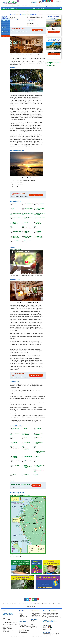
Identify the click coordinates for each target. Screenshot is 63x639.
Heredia (32, 621)
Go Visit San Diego (17, 603)
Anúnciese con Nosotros (8, 614)
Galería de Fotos (5, 20)
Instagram (45, 627)
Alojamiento (24, 6)
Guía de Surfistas (22, 619)
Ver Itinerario (53, 31)
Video (3, 22)
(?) (27, 18)
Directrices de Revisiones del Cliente (10, 624)
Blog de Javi (46, 632)
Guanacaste (35, 24)
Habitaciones (4, 25)
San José (33, 623)
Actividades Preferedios (14, 8)
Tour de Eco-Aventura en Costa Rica (50, 616)
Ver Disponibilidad (35, 195)
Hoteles (32, 612)
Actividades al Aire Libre (24, 630)
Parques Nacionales (23, 616)
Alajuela (32, 620)
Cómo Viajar (22, 621)
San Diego (44, 603)
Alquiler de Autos (22, 625)
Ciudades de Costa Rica (8, 629)
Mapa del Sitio (6, 631)
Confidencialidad (6, 627)
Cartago (32, 624)
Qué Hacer (7, 6)
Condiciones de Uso (7, 626)
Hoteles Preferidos (40, 6)
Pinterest (45, 625)
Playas (20, 614)
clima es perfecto (57, 603)
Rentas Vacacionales (35, 613)
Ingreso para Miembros (7, 613)
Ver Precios (37, 30)
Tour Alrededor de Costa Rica (49, 612)
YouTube (45, 626)
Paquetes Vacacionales (49, 6)
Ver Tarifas (22, 486)
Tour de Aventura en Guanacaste (53, 17)
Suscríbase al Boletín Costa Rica (44, 587)
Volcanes (21, 615)
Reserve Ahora (4, 36)
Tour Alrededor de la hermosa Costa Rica (54, 40)
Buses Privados (22, 624)
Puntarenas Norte (34, 627)
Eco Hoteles (33, 614)
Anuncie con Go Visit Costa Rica (38, 8)
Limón (32, 625)
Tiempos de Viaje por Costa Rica (9, 622)
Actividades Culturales (23, 632)
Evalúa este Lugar (14, 19)
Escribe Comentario (5, 33)
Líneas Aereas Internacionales (25, 626)
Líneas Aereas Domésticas (24, 622)
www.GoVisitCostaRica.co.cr (24, 636)
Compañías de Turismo (7, 628)
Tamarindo (29, 24)
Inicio (3, 6)
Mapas (4, 620)
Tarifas (3, 29)
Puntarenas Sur (34, 626)
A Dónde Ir (18, 6)
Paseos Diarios (22, 617)
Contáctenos (5, 615)
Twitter (44, 624)
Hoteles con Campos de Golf (37, 616)
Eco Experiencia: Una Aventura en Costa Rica (52, 617)
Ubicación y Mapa (5, 31)
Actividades (12, 6)
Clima (4, 618)
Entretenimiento (22, 631)
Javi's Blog (58, 6)
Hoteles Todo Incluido (35, 615)
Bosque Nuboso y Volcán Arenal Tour (50, 613)
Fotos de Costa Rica (7, 619)
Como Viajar (31, 6)
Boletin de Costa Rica (47, 629)
